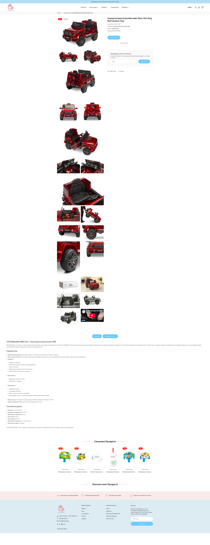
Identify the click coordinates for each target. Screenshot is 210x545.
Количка (84, 516)
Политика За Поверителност (113, 513)
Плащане (84, 518)
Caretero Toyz (115, 28)
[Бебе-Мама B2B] (11, 7)
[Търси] (195, 7)
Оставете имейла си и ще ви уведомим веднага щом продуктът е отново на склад (130, 56)
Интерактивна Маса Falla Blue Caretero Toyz (134, 472)
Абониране (142, 523)
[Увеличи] (117, 43)
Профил (125, 7)
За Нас (108, 508)
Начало (83, 7)
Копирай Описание (110, 336)
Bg (190, 7)
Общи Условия (110, 518)
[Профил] (199, 7)
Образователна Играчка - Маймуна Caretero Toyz (119, 472)
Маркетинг (108, 511)
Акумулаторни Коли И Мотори (122, 26)
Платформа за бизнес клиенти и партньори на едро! (105, 1)
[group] (80, 32)
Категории (93, 7)
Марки (104, 7)
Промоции (115, 7)
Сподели (122, 71)
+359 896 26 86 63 (63, 518)
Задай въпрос (112, 71)
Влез (83, 511)
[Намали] (109, 43)
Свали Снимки (114, 37)
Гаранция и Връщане (111, 516)
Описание (97, 336)
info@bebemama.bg (64, 521)
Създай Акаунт (85, 513)
